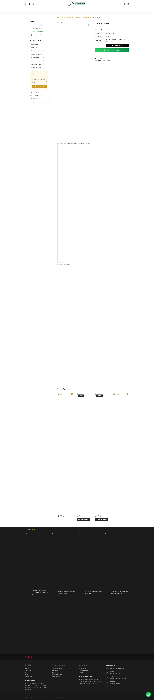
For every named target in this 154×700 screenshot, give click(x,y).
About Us (28, 670)
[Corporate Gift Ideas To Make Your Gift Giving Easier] (107, 592)
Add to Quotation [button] (72, 394)
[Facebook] (25, 4)
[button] (112, 50)
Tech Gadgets (56, 676)
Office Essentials (57, 674)
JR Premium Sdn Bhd (44, 697)
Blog (26, 674)
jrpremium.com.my (115, 683)
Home (58, 10)
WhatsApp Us (40, 86)
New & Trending (57, 668)
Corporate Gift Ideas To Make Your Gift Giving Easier (119, 592)
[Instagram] (29, 4)
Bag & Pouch (56, 672)
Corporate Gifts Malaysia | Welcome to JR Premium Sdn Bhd (40, 592)
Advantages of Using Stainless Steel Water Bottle (93, 592)
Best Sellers (55, 670)
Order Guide (82, 668)
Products (75, 10)
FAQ (26, 672)
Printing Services (84, 670)
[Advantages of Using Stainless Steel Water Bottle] (80, 592)
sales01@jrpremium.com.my (118, 678)
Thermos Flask (105, 60)
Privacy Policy (83, 672)
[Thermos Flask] (65, 453)
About (85, 10)
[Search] (124, 4)
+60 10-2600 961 (115, 673)
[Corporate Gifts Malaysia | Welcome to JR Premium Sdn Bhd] (27, 592)
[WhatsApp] (33, 4)
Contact (94, 10)
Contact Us (28, 676)
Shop (65, 10)
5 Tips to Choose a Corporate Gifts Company (66, 592)
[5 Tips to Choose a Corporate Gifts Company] (54, 592)
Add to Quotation (117, 45)
